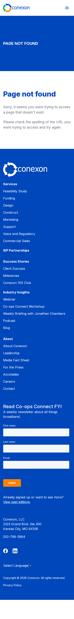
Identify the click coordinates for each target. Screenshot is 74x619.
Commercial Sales (16, 241)
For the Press (13, 367)
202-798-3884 (14, 537)
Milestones (11, 276)
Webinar (9, 299)
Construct (10, 212)
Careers (9, 381)
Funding (9, 198)
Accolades (11, 374)
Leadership (11, 353)
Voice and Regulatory (19, 234)
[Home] (16, 8)
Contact (9, 389)
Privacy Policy (12, 585)
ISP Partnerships (16, 250)
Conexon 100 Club (17, 283)
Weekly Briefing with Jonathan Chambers (34, 314)
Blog (6, 328)
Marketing (10, 220)
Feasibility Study (15, 191)
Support (9, 227)
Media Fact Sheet (16, 360)
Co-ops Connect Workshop (23, 306)
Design (8, 205)
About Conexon (15, 346)
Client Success (14, 269)
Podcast (9, 321)
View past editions (16, 502)
